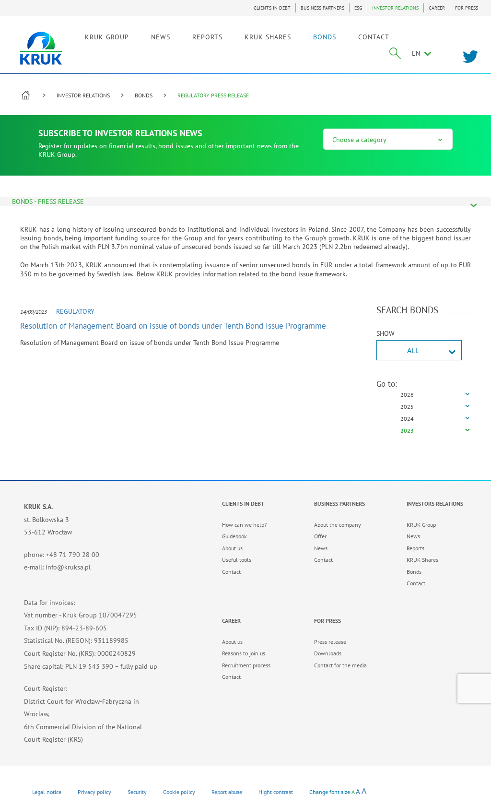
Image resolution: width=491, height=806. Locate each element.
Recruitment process (246, 665)
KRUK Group (421, 524)
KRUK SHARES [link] (268, 37)
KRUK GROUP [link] (107, 37)
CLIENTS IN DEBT (272, 8)
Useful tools (236, 559)
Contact (231, 571)
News (320, 548)
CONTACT (373, 37)
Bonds (414, 571)
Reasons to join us (243, 653)
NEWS (160, 37)
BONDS (324, 37)
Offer (320, 536)
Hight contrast (275, 791)
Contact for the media (340, 665)
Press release (330, 641)
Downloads (327, 653)
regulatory (75, 311)
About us (232, 548)
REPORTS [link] (207, 37)
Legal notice (46, 791)
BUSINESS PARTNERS (322, 8)
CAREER (437, 8)
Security (137, 791)
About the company (337, 524)
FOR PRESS (466, 8)
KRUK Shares (422, 559)
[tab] (423, 395)
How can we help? (244, 524)
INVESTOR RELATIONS (395, 8)
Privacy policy (94, 791)
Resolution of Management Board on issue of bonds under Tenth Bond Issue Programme (173, 325)
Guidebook (234, 536)
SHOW (385, 333)
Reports (415, 548)
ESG (358, 8)
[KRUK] (41, 48)
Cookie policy (179, 791)
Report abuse (226, 791)
